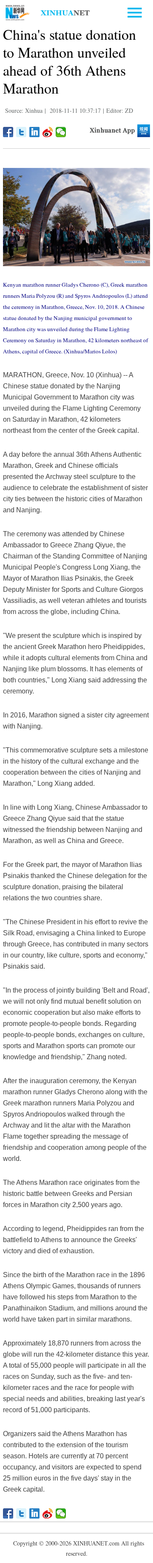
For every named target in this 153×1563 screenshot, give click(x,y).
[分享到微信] (61, 132)
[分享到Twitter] (21, 132)
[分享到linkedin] (34, 132)
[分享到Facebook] (8, 132)
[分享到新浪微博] (47, 132)
